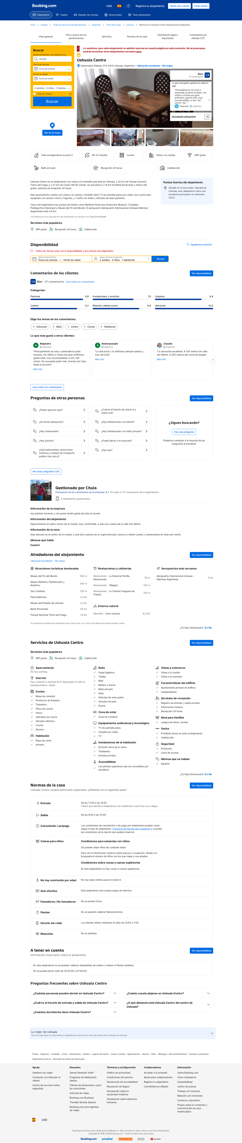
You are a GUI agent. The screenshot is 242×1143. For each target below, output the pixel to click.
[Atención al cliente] (128, 6)
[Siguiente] (209, 100)
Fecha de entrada (41, 64)
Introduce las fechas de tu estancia (131, 828)
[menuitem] (41, 14)
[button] (52, 88)
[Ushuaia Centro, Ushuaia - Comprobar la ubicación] (78, 66)
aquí (138, 51)
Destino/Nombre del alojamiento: (50, 54)
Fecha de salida (40, 74)
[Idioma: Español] (119, 6)
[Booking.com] (44, 6)
